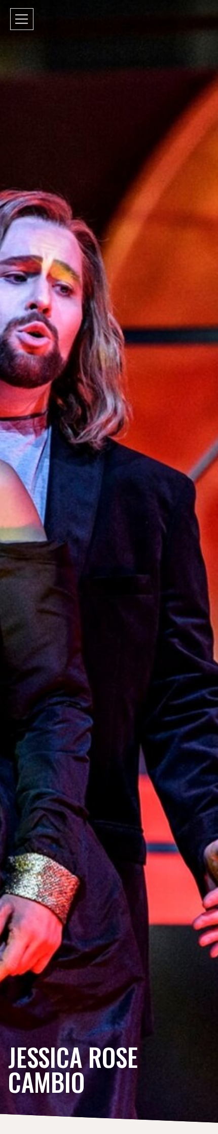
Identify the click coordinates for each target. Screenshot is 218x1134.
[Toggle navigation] (21, 19)
